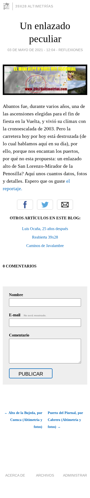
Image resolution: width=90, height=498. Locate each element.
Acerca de (15, 475)
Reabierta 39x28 (45, 237)
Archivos (45, 475)
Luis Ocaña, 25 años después (45, 229)
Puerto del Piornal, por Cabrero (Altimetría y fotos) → (65, 420)
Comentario (19, 335)
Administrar (75, 475)
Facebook (25, 205)
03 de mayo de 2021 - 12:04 (31, 50)
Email (65, 205)
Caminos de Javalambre (45, 246)
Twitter (45, 205)
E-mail (27, 315)
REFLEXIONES (70, 50)
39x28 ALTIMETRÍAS (34, 6)
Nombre (16, 295)
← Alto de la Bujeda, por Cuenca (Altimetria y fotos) (23, 420)
